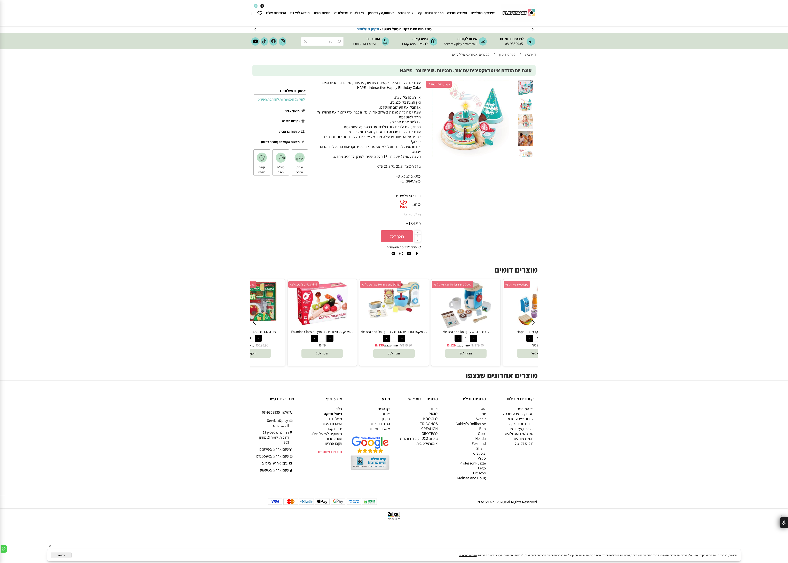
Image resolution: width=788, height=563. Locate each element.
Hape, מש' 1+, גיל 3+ (438, 84)
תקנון (386, 418)
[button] (512, 83)
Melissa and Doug (471, 477)
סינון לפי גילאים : (409, 195)
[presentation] (256, 29)
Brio (482, 428)
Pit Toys (479, 472)
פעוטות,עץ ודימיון (381, 12)
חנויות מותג (322, 12)
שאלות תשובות (379, 428)
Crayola (479, 453)
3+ (395, 195)
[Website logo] (518, 11)
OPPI (434, 408)
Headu (480, 438)
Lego (482, 468)
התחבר (357, 43)
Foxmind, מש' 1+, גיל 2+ (303, 284)
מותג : (416, 204)
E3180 (408, 214)
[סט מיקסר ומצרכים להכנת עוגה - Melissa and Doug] (394, 316)
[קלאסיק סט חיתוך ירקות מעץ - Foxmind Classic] (322, 323)
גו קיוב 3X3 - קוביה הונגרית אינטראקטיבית (419, 441)
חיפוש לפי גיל (300, 12)
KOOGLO (430, 418)
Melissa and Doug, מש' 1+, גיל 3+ (381, 284)
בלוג (339, 408)
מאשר (61, 555)
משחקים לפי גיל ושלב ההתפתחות (326, 436)
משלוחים (335, 418)
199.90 (263, 345)
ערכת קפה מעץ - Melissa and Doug (466, 331)
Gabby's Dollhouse (471, 423)
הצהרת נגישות (331, 423)
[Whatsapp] (3, 549)
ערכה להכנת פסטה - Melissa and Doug (250, 331)
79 (324, 345)
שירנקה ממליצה (483, 12)
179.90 (407, 345)
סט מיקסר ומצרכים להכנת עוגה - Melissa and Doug (394, 331)
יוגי (484, 413)
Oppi (482, 433)
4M (483, 408)
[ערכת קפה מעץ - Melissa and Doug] (466, 326)
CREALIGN (429, 428)
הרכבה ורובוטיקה (430, 12)
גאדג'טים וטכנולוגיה (349, 12)
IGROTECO (429, 433)
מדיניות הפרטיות (468, 555)
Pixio (482, 458)
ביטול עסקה (333, 413)
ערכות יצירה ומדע (521, 418)
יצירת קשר (334, 428)
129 (453, 345)
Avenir (481, 418)
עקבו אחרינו (333, 443)
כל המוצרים (525, 408)
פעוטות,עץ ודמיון (522, 428)
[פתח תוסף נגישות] (784, 522)
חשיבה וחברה (457, 12)
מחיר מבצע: (391, 345)
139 (381, 345)
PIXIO (433, 413)
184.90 (414, 223)
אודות (385, 413)
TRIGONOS (429, 423)
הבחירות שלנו (276, 12)
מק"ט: (417, 214)
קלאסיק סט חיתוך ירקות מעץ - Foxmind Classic (322, 331)
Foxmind (479, 443)
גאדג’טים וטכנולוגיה (519, 433)
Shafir (481, 448)
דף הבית (384, 408)
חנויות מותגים (524, 438)
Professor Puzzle (472, 463)
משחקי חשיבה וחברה (518, 413)
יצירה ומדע (406, 12)
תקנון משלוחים (421, 28)
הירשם (371, 43)
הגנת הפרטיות (379, 423)
